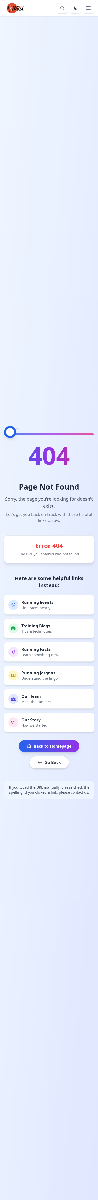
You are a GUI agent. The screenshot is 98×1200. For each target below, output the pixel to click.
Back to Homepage (52, 746)
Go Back (52, 762)
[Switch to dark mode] (75, 8)
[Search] (62, 8)
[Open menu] (88, 8)
